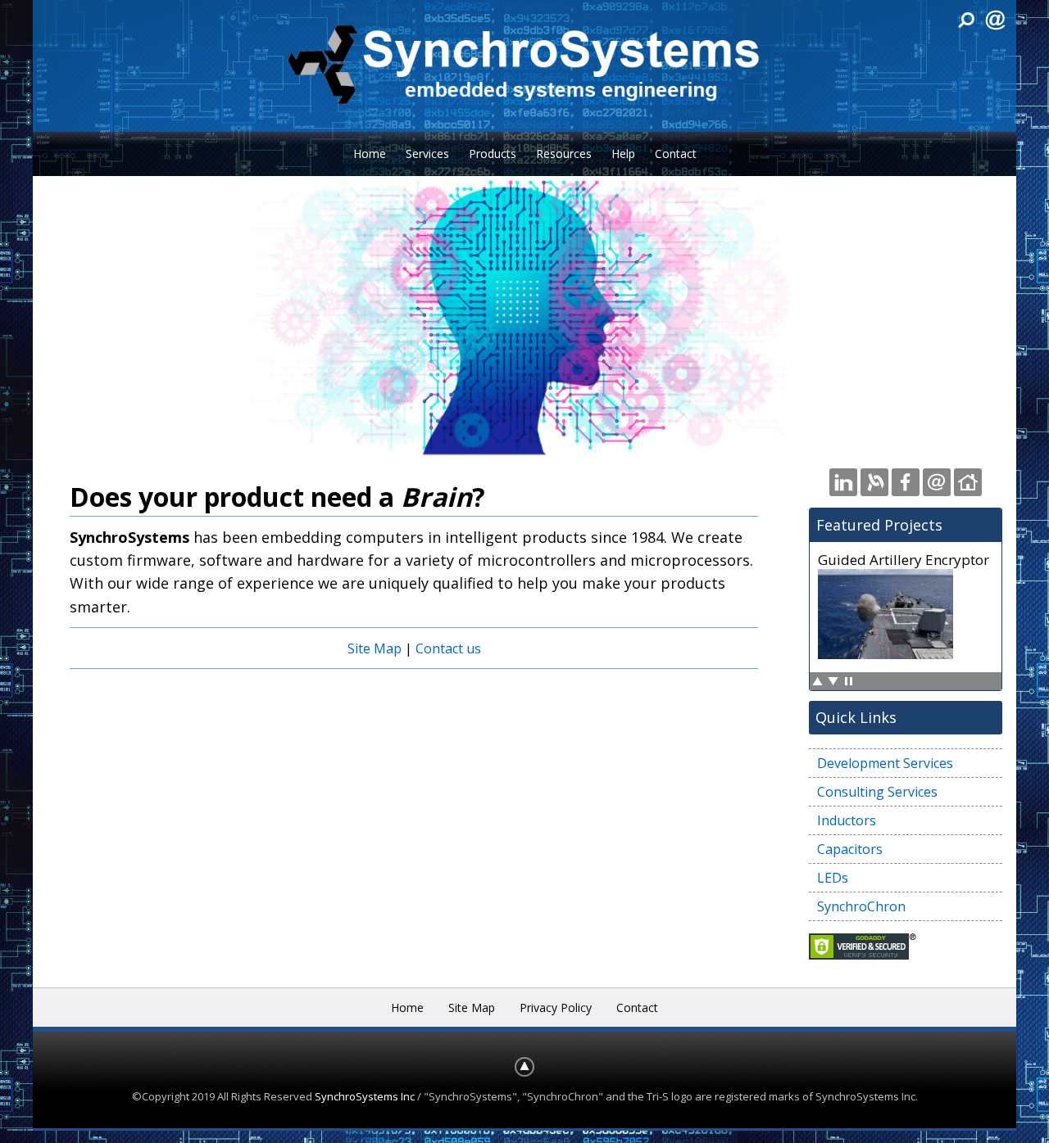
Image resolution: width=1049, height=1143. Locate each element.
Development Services (885, 763)
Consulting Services (877, 792)
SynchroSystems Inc (365, 1096)
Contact (676, 153)
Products (492, 153)
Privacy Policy (556, 1007)
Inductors (846, 820)
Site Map (374, 648)
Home (369, 153)
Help (623, 153)
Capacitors (850, 849)
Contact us (448, 648)
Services (427, 153)
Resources (564, 153)
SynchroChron (861, 906)
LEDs (832, 878)
